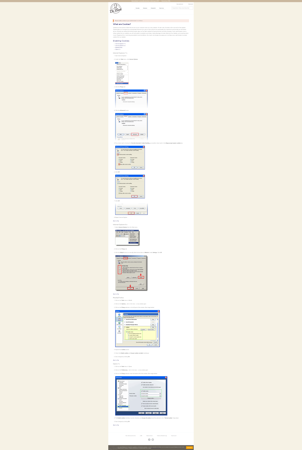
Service (161, 8)
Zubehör (153, 8)
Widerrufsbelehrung (162, 435)
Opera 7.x (117, 49)
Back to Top (116, 221)
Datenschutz (149, 435)
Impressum (173, 435)
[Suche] (191, 8)
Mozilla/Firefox (118, 47)
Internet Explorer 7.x (120, 43)
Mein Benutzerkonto (131, 435)
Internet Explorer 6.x (120, 45)
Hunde (137, 8)
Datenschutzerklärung (155, 448)
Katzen (145, 8)
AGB (141, 435)
